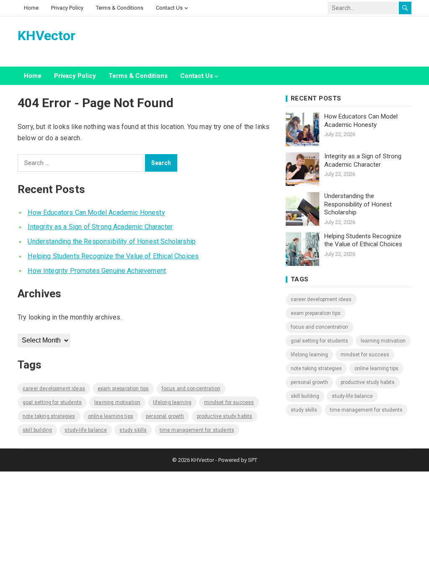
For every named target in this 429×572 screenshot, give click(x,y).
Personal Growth (165, 416)
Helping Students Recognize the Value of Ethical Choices (113, 256)
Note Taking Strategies (49, 416)
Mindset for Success (229, 402)
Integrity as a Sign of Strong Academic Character (100, 227)
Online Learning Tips (110, 416)
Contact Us (169, 8)
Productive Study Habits (225, 416)
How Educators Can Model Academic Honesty (96, 212)
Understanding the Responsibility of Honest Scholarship (112, 241)
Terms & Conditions (119, 8)
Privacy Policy (67, 8)
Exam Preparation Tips (123, 389)
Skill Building (37, 430)
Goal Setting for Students (52, 402)
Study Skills (133, 430)
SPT (252, 460)
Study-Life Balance (86, 430)
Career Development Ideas (54, 389)
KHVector (46, 35)
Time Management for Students (197, 430)
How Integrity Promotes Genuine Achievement (97, 271)
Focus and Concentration (191, 389)
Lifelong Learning (172, 402)
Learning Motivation (117, 402)
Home (31, 8)
